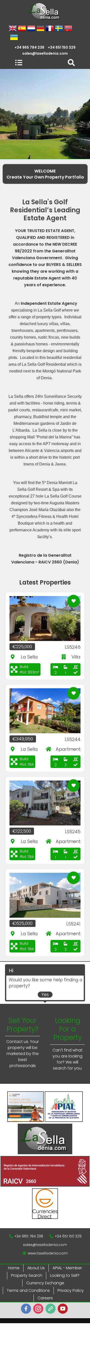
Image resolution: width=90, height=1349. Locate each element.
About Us (36, 1268)
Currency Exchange (45, 1283)
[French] (50, 28)
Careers (45, 1298)
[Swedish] (59, 28)
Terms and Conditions (28, 1290)
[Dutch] (31, 28)
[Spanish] (22, 28)
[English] (13, 28)
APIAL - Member (67, 1268)
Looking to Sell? (65, 1275)
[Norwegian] (68, 28)
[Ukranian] (14, 37)
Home (14, 1268)
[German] (40, 28)
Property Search (26, 1275)
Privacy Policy (71, 1290)
